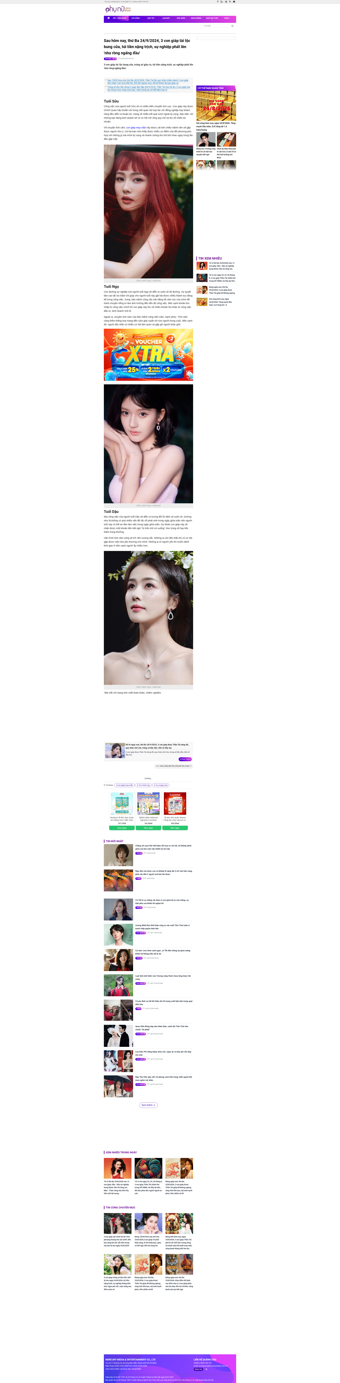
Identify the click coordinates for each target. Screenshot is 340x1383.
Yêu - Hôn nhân (120, 18)
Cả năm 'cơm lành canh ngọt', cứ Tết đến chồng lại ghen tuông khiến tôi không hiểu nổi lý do (162, 952)
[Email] (234, 1)
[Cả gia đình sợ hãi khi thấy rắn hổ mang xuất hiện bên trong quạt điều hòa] (118, 1010)
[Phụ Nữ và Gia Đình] (118, 9)
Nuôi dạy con (212, 18)
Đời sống (136, 18)
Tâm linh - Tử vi (110, 59)
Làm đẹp (166, 18)
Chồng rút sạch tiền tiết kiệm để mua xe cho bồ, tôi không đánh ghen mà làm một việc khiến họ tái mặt (163, 847)
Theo (172, 766)
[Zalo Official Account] (222, 1)
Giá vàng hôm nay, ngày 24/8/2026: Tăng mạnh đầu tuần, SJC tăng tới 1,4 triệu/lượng (215, 126)
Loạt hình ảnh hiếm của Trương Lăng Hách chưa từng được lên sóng (163, 977)
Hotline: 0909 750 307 (140, 2)
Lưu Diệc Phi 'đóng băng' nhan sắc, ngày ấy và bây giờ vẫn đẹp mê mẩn (163, 1053)
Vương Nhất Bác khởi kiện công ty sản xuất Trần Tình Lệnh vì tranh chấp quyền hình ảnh (162, 927)
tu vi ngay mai (161, 785)
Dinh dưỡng (196, 18)
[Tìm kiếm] (232, 26)
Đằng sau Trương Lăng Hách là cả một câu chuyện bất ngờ (205, 152)
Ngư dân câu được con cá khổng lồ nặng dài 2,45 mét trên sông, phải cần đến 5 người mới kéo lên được (163, 872)
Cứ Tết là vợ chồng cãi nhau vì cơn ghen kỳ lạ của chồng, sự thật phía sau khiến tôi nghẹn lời (162, 902)
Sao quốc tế (140, 933)
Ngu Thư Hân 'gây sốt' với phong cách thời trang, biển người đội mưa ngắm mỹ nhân (163, 1078)
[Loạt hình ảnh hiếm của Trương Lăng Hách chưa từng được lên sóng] (118, 985)
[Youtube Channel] (226, 1)
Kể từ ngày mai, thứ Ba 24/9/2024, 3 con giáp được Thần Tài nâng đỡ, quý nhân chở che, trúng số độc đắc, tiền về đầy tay (157, 746)
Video (226, 18)
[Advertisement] (148, 717)
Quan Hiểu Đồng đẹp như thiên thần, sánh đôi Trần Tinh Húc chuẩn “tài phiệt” (161, 1028)
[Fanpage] (218, 1)
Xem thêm (186, 759)
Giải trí (150, 18)
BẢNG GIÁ (198, 1369)
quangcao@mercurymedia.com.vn (213, 1366)
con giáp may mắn (136, 127)
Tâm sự (139, 853)
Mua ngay (122, 828)
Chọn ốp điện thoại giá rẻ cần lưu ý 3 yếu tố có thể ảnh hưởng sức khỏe (226, 153)
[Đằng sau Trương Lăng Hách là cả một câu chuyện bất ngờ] (206, 139)
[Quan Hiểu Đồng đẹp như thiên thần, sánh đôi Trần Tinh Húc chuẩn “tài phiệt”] (118, 1036)
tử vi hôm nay (144, 785)
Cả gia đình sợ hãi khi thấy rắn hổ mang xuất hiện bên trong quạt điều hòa (163, 1003)
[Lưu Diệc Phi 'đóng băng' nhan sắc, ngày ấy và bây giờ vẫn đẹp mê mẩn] (118, 1061)
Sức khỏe (181, 18)
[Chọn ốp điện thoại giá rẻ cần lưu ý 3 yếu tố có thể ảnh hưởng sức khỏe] (226, 139)
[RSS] (230, 1)
